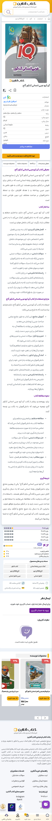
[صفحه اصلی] (26, 5)
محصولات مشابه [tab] (22, 163)
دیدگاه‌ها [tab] (32, 163)
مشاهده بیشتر (26, 146)
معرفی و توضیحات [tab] (43, 163)
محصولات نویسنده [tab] (9, 163)
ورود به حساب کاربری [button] (40, 610)
